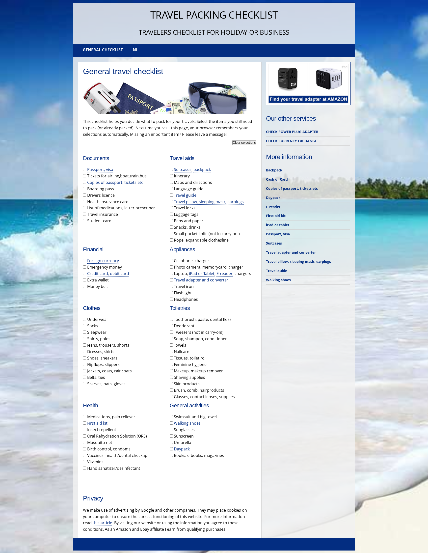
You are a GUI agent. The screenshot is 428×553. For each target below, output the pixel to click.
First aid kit (97, 423)
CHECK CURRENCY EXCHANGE (291, 140)
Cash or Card (277, 179)
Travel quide (276, 270)
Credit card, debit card (108, 273)
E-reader (224, 273)
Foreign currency (103, 260)
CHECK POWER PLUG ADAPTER (292, 131)
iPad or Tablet (201, 273)
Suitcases (182, 169)
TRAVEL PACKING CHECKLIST (214, 15)
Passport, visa (100, 169)
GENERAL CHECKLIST (103, 50)
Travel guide (185, 195)
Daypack (182, 449)
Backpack (274, 170)
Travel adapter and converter (201, 280)
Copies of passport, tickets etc (115, 182)
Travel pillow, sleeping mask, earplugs (209, 201)
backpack (202, 169)
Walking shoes (187, 423)
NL (135, 50)
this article (102, 522)
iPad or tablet (277, 224)
